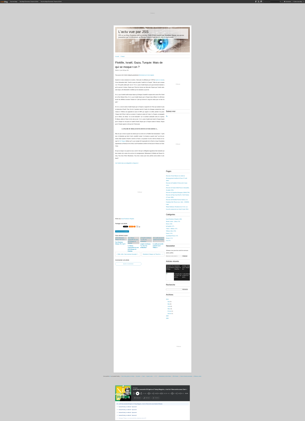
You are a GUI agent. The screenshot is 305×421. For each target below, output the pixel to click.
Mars (169, 309)
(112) (169, 238)
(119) (172, 235)
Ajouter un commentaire (128, 263)
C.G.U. (156, 376)
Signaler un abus (149, 376)
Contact (123, 56)
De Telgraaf (122, 141)
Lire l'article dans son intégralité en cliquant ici (126, 163)
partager (148, 397)
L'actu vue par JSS (133, 32)
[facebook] (256, 1)
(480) (174, 219)
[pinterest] (261, 1)
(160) (169, 224)
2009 (167, 316)
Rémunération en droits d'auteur (165, 376)
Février (169, 311)
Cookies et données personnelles (186, 376)
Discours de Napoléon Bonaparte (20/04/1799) (178, 192)
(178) (173, 221)
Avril (169, 306)
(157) (170, 226)
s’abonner (138, 397)
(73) (168, 240)
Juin (169, 301)
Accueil (117, 56)
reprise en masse (159, 80)
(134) (169, 233)
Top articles (138, 376)
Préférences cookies (197, 376)
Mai (169, 304)
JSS (110, 376)
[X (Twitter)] (258, 1)
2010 (167, 299)
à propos (157, 397)
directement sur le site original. (146, 75)
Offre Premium (175, 376)
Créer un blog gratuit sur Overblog (127, 376)
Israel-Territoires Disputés (127, 218)
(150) (171, 231)
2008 (167, 318)
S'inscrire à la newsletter (122, 231)
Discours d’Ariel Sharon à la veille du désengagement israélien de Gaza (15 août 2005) (176, 178)
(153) (171, 228)
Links (167, 204)
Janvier (169, 313)
